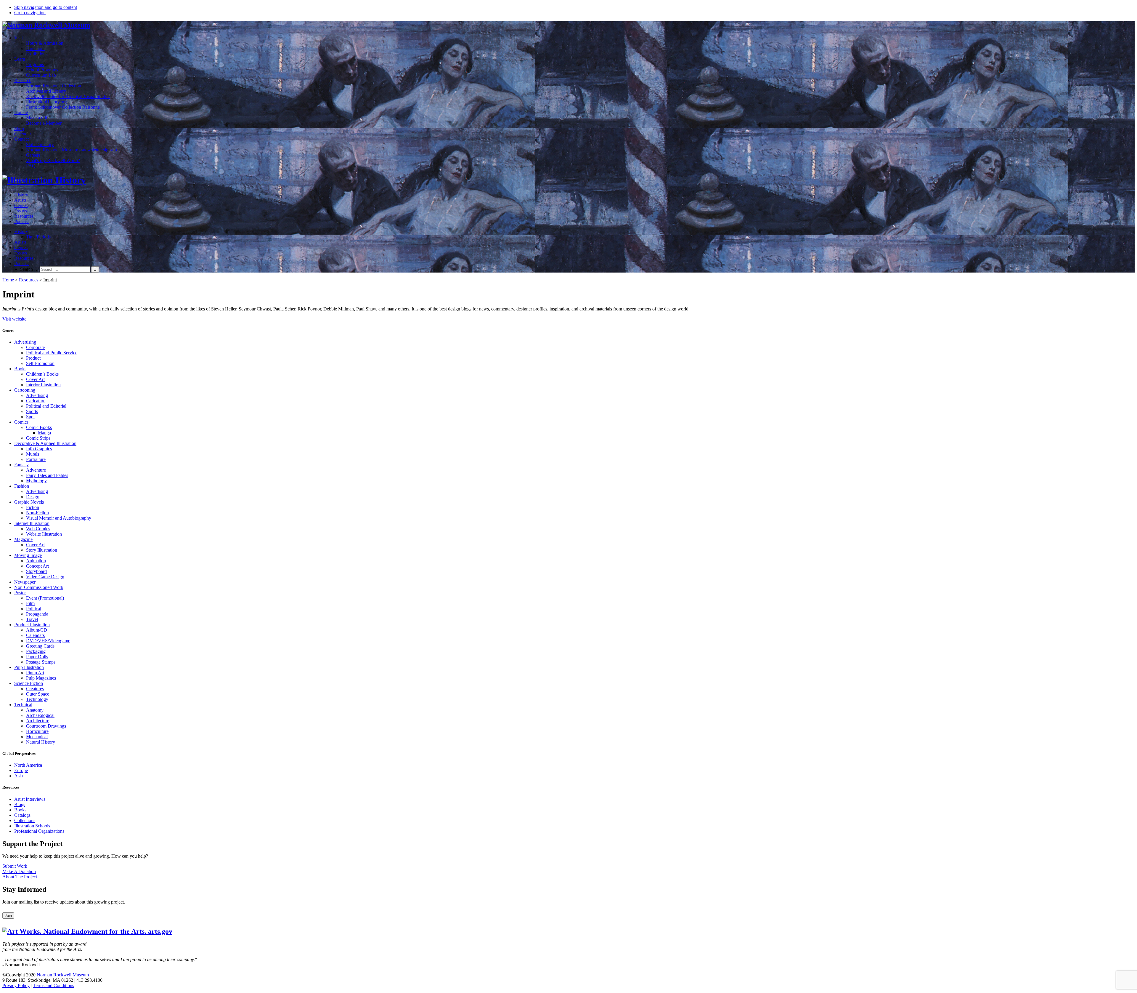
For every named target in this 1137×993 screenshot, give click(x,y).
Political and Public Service (51, 352)
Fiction (32, 507)
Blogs (19, 804)
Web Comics (38, 528)
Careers (33, 155)
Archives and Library (46, 91)
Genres (21, 205)
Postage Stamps (40, 661)
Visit (18, 37)
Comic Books (39, 427)
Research (22, 80)
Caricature (35, 400)
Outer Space (37, 693)
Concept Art (37, 565)
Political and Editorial (46, 406)
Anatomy (35, 709)
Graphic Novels (29, 501)
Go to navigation (30, 12)
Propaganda (37, 613)
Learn (19, 59)
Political (33, 608)
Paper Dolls (37, 656)
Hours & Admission (44, 43)
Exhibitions (36, 53)
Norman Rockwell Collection (53, 85)
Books (20, 368)
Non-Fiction (37, 512)
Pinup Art (35, 672)
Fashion (21, 486)
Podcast (21, 221)
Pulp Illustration (29, 667)
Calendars (35, 635)
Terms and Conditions (53, 985)
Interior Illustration (43, 384)
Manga (44, 432)
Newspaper (25, 581)
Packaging (36, 651)
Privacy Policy (16, 985)
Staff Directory (40, 144)
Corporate (35, 347)
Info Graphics (39, 448)
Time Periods (38, 236)
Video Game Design (45, 576)
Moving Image (28, 555)
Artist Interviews (29, 799)
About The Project (19, 876)
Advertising (25, 342)
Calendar (22, 133)
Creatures (35, 688)
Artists (20, 200)
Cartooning (24, 390)
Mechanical (37, 736)
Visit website (14, 318)
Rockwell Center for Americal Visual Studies (68, 96)
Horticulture (37, 731)
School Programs (42, 69)
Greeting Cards (40, 645)
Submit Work (14, 866)
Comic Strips (38, 438)
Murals (32, 454)
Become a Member (44, 123)
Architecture (37, 720)
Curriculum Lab (41, 75)
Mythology (36, 480)
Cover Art (35, 379)
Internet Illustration (31, 523)
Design (32, 496)
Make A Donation (19, 871)
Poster (20, 592)
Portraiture (36, 459)
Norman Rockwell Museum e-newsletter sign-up (71, 149)
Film (30, 603)
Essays (20, 210)
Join (8, 915)
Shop (19, 128)
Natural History (40, 741)
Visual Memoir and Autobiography (58, 517)
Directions (35, 48)
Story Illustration (41, 549)
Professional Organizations (39, 831)
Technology (37, 699)
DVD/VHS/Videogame (48, 640)
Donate (21, 112)
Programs (35, 64)
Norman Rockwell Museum (63, 974)
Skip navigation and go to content (45, 7)
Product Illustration (32, 624)
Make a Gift (37, 117)
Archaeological (40, 715)
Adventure (36, 470)
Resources (23, 216)
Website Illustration (44, 533)
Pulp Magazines (41, 677)
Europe (21, 770)
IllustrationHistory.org (46, 101)
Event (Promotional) (45, 597)
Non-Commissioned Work (38, 587)
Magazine (23, 539)
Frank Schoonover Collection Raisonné (63, 107)
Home (8, 279)
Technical (23, 704)
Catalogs (22, 815)
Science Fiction (28, 683)
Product (33, 358)
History (21, 194)
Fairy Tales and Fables (47, 475)
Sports (32, 411)
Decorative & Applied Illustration (45, 443)
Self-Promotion (40, 363)
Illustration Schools (32, 825)
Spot (30, 416)
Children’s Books (42, 374)
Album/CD (36, 629)
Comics (21, 422)
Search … (29, 269)
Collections (24, 820)
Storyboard (36, 571)
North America (28, 765)
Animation (36, 560)
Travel (32, 619)
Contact (21, 139)
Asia (18, 775)
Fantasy (21, 464)
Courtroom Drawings (46, 725)
